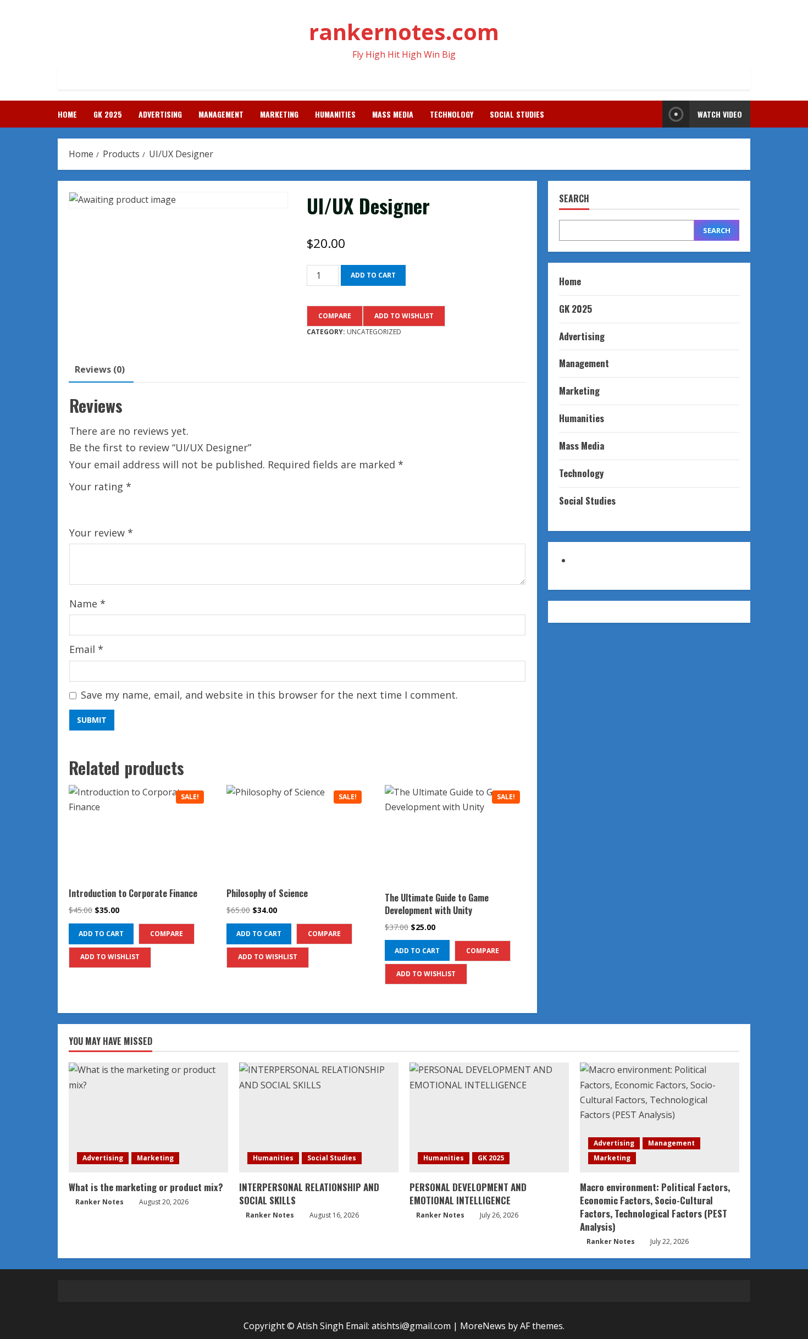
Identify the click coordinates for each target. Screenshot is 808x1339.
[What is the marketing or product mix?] (148, 1117)
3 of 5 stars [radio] (107, 504)
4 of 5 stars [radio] (123, 504)
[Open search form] (650, 114)
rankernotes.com (404, 31)
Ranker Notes (99, 1202)
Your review (101, 532)
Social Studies (517, 114)
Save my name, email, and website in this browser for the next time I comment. (269, 694)
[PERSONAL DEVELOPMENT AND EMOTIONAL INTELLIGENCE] (489, 1117)
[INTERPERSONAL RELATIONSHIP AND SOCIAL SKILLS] (319, 1117)
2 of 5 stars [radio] (91, 504)
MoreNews (483, 1326)
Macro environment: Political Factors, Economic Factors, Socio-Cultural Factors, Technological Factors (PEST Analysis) (655, 1206)
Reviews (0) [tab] (100, 369)
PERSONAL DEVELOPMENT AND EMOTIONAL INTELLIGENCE (468, 1193)
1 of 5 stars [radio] (75, 504)
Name (87, 603)
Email (86, 649)
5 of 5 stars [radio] (139, 504)
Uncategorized (374, 331)
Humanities (335, 114)
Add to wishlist (404, 315)
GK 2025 (107, 114)
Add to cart (373, 275)
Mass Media (392, 114)
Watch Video (720, 114)
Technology (451, 114)
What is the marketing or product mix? (146, 1187)
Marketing (279, 114)
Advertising (160, 114)
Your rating (100, 486)
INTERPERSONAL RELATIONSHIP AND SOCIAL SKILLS (309, 1193)
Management (220, 114)
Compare (334, 315)
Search (574, 198)
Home (67, 114)
